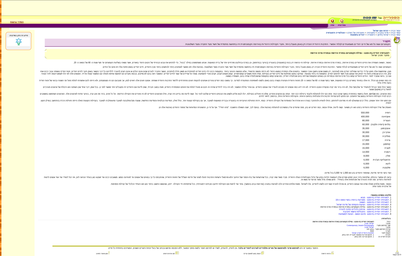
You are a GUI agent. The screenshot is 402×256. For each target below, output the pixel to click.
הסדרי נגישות (17, 22)
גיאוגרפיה (371, 33)
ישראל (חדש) (383, 35)
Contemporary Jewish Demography (360, 225)
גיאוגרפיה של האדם (355, 33)
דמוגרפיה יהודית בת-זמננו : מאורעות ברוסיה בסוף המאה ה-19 (362, 200)
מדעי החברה (383, 33)
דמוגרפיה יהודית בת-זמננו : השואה (374, 202)
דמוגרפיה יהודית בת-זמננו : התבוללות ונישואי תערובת (366, 211)
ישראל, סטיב (369, 223)
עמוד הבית (395, 31)
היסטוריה (371, 35)
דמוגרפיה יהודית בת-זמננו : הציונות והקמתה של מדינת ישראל (363, 204)
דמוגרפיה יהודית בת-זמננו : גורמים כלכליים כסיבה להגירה (364, 209)
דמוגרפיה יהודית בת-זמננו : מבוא (375, 197)
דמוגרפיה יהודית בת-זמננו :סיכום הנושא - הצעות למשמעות (364, 214)
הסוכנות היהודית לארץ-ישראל (363, 233)
